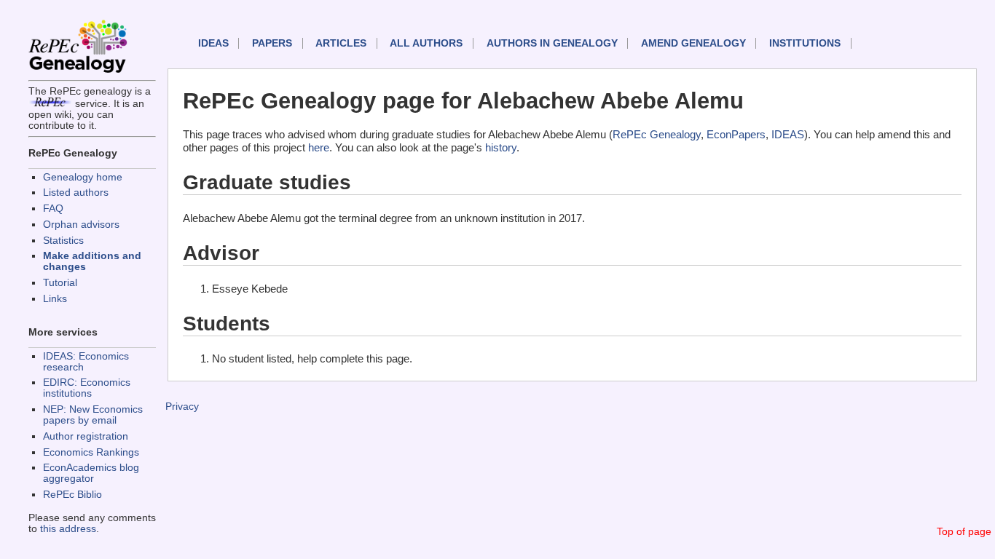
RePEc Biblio (72, 494)
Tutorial (60, 282)
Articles (340, 43)
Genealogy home (82, 177)
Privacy (182, 406)
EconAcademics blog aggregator (91, 473)
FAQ (53, 208)
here (318, 147)
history (500, 147)
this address (68, 528)
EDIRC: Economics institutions (86, 388)
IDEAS (213, 43)
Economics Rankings (91, 452)
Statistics (63, 240)
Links (55, 298)
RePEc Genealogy (657, 134)
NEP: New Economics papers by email (93, 415)
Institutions (805, 43)
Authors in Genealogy (552, 43)
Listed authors (76, 192)
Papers (272, 43)
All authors (426, 43)
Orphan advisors (81, 224)
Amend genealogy (693, 43)
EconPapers (736, 134)
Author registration (85, 436)
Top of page (964, 531)
